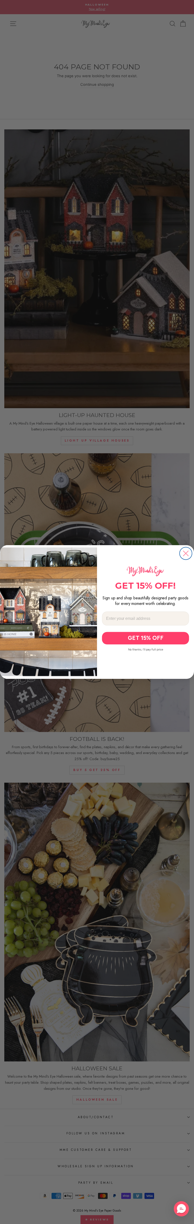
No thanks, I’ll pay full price (145, 649)
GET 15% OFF (145, 638)
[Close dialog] (186, 553)
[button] (181, 1208)
